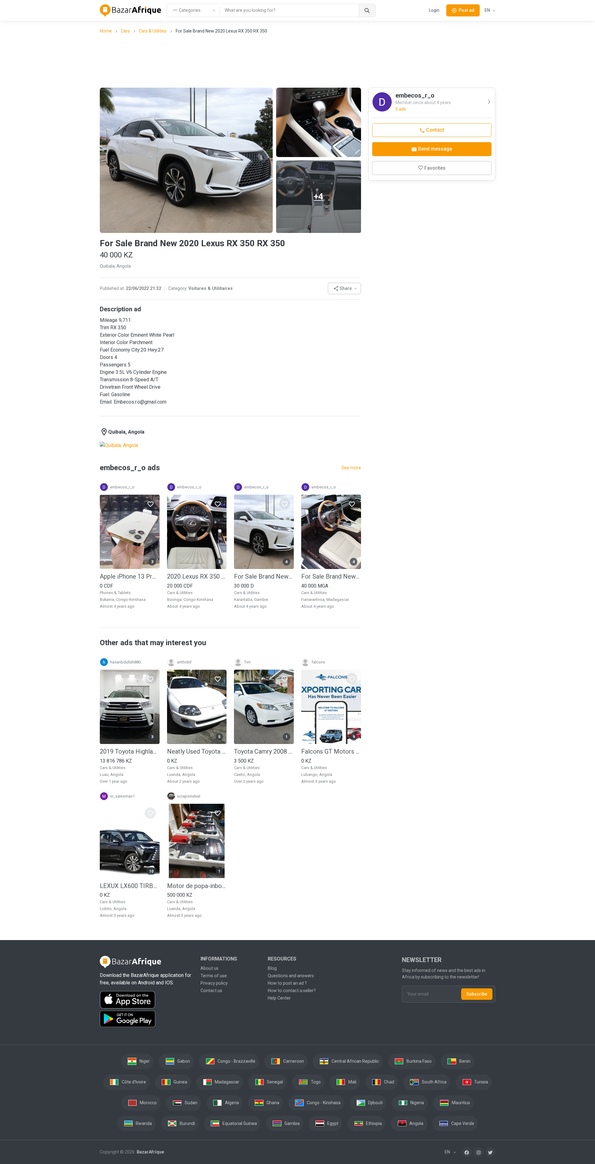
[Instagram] (478, 1152)
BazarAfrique (149, 1151)
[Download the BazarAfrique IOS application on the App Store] (146, 1000)
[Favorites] (150, 503)
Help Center (279, 998)
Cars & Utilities (153, 30)
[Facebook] (467, 1152)
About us (209, 968)
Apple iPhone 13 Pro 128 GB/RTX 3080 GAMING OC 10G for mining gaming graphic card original (130, 576)
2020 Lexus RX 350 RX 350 (197, 576)
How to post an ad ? (287, 983)
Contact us (211, 990)
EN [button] (488, 10)
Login (434, 10)
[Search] (367, 10)
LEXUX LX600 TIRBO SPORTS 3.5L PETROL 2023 (130, 886)
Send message (434, 149)
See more (351, 467)
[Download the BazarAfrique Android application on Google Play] (146, 1019)
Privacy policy (214, 983)
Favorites (435, 168)
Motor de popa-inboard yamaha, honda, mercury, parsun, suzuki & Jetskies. (197, 886)
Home (106, 30)
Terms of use (214, 975)
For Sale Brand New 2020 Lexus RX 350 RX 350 (264, 576)
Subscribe (476, 993)
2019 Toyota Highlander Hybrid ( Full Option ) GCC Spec (130, 751)
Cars (125, 30)
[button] (344, 288)
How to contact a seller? (292, 990)
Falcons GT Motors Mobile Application (331, 751)
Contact (434, 130)
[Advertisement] (297, 60)
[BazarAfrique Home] (130, 10)
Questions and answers (291, 975)
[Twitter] (490, 1152)
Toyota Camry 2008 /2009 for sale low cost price (264, 751)
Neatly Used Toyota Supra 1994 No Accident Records (197, 751)
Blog (272, 968)
